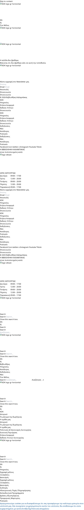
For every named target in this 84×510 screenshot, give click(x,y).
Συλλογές (4, 488)
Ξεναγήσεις (4, 475)
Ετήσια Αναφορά (7, 105)
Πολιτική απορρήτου (40, 509)
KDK (2, 100)
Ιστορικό (3, 414)
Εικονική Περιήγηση (8, 432)
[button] (42, 314)
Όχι (29, 509)
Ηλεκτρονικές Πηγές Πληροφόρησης (15, 490)
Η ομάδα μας (5, 419)
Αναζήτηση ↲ (38, 380)
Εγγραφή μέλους (7, 472)
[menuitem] (1, 20)
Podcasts (4, 134)
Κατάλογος (4, 131)
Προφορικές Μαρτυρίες (10, 498)
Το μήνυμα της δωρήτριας (11, 417)
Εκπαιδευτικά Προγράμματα (12, 493)
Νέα (1, 128)
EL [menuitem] (1, 23)
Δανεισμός (4, 477)
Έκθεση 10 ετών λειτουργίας (12, 438)
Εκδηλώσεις (5, 126)
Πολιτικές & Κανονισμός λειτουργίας (15, 430)
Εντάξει (25, 509)
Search (3, 317)
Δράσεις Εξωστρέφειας (9, 495)
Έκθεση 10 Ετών (6, 108)
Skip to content (6, 1)
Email (2, 87)
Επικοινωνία (5, 92)
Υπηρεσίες (4, 102)
